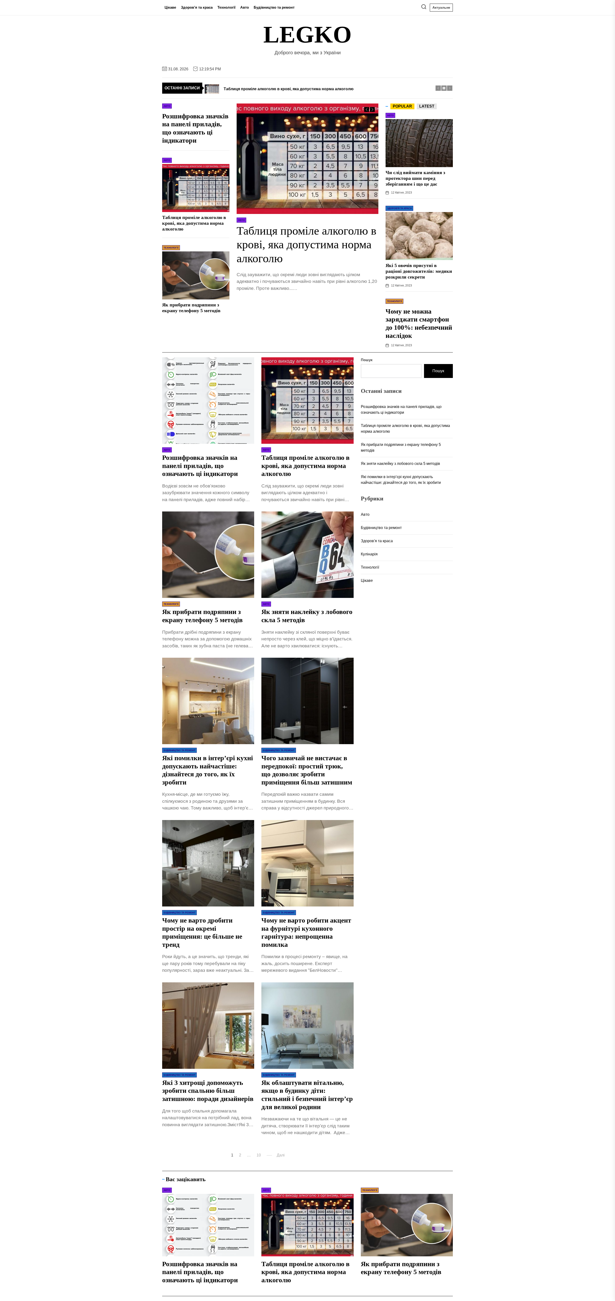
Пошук (367, 360)
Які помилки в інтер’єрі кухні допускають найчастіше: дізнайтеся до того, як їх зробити (401, 480)
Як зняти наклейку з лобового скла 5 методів (400, 464)
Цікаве (170, 7)
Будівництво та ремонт (274, 7)
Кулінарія (369, 554)
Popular (402, 106)
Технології (226, 7)
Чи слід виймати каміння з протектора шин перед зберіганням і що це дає (415, 178)
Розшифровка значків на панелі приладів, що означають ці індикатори (200, 465)
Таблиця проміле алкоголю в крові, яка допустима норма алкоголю (306, 244)
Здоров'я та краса (377, 541)
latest (426, 106)
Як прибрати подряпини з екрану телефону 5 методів (401, 447)
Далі (281, 1155)
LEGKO (307, 34)
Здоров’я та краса (197, 7)
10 (259, 1155)
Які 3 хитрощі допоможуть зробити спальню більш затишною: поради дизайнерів (207, 1090)
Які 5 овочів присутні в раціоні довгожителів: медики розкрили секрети (419, 271)
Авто (244, 7)
